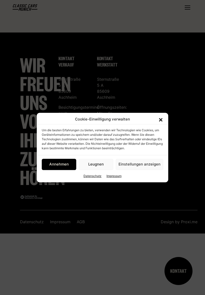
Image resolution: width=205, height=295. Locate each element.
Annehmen (59, 164)
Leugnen (96, 164)
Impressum (114, 176)
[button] (160, 119)
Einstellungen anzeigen (139, 164)
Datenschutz (93, 176)
